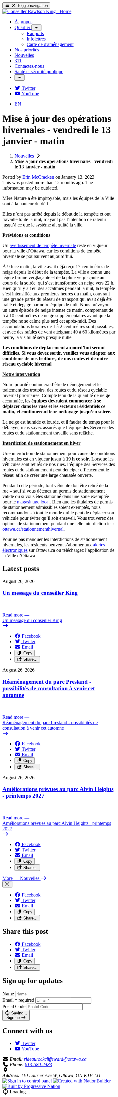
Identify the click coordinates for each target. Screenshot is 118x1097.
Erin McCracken (38, 177)
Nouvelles (25, 155)
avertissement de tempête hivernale (43, 245)
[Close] (7, 884)
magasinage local (33, 501)
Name (8, 993)
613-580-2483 (38, 1064)
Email (18, 1000)
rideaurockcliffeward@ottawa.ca (55, 1059)
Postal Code (13, 1006)
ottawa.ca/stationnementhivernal (33, 529)
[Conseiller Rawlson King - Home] (36, 11)
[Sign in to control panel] (27, 1080)
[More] (36, 27)
